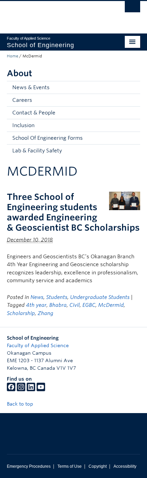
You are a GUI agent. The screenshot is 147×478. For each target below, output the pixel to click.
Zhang (45, 313)
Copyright (98, 466)
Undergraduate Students (100, 297)
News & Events (31, 87)
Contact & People (33, 113)
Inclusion (23, 125)
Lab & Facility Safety (37, 151)
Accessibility (124, 466)
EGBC (88, 305)
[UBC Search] (132, 8)
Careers (22, 100)
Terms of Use (69, 466)
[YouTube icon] (41, 389)
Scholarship (21, 313)
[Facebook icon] (11, 389)
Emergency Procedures (29, 466)
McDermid (111, 305)
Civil (74, 305)
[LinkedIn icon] (31, 389)
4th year (36, 305)
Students (56, 297)
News (36, 297)
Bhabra (58, 305)
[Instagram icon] (21, 389)
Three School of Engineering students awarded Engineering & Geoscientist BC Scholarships (73, 212)
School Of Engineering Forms (47, 138)
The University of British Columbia (53, 14)
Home (12, 56)
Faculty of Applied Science (38, 345)
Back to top (21, 404)
